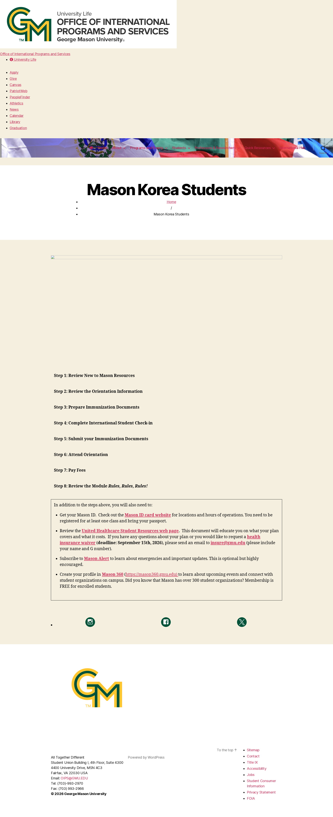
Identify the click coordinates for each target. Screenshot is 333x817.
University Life (24, 59)
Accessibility (257, 768)
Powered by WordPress (146, 757)
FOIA (251, 798)
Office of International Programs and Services (35, 54)
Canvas (15, 85)
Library (15, 122)
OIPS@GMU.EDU (74, 778)
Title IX (252, 762)
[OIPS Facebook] (166, 622)
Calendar (17, 116)
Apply (14, 72)
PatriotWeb (18, 91)
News (14, 109)
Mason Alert (96, 558)
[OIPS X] (242, 622)
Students (179, 148)
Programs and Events (146, 148)
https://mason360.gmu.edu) (152, 574)
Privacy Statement (261, 792)
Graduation (18, 128)
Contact (253, 756)
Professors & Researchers (215, 148)
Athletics (16, 103)
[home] (91, 148)
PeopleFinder (20, 97)
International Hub (292, 148)
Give (13, 79)
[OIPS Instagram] (90, 622)
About (117, 148)
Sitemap (253, 750)
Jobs (251, 775)
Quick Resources (258, 148)
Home (102, 148)
